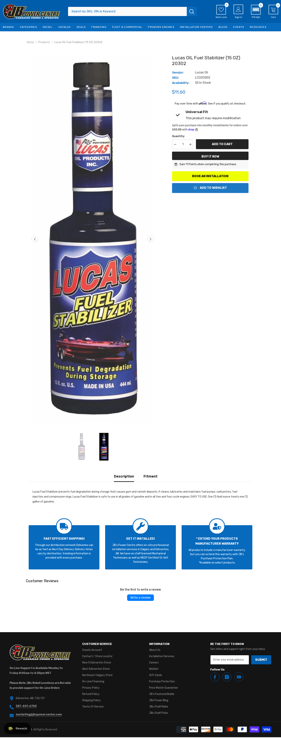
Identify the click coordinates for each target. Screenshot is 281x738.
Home (30, 42)
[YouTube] (239, 677)
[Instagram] (226, 677)
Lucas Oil (201, 72)
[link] (64, 547)
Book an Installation (210, 176)
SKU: (175, 78)
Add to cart (222, 144)
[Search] (132, 11)
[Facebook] (214, 677)
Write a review (140, 597)
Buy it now (210, 156)
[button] (256, 11)
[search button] (192, 11)
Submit (261, 660)
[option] (93, 239)
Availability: (180, 83)
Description (124, 476)
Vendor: (178, 72)
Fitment (151, 476)
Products (44, 42)
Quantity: (178, 136)
